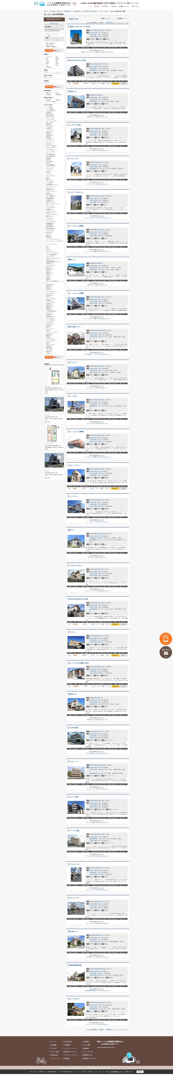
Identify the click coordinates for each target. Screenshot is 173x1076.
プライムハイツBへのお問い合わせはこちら (97, 889)
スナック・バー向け (52, 332)
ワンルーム (49, 56)
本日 (57, 92)
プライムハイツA (74, 898)
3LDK (57, 63)
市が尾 (100, 70)
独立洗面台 (50, 232)
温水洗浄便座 (50, 227)
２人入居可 (50, 126)
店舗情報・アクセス (124, 6)
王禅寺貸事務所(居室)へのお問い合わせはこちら (97, 990)
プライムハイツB (74, 864)
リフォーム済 (50, 119)
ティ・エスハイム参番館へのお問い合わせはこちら (97, 251)
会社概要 (53, 1045)
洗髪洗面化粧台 (51, 228)
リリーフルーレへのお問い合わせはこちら (97, 521)
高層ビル (49, 288)
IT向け (48, 297)
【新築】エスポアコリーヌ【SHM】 (80, 26)
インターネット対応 (52, 253)
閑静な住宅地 (50, 115)
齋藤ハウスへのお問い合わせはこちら (97, 285)
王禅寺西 (103, 330)
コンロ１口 (50, 218)
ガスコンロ (50, 205)
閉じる (140, 1071)
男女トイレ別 (50, 344)
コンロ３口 (50, 219)
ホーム (90, 6)
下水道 (48, 353)
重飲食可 (49, 304)
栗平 (98, 504)
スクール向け (50, 293)
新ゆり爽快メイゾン (75, 327)
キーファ (48, 415)
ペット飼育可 (50, 108)
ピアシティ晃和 (73, 797)
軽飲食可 (49, 307)
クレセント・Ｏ (73, 761)
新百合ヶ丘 (102, 236)
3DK (47, 63)
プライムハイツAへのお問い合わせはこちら (97, 923)
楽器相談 (49, 112)
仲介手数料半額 (51, 156)
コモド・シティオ (74, 465)
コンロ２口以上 (51, 207)
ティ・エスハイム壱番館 (76, 431)
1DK (47, 58)
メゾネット (50, 170)
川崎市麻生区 (97, 30)
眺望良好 (49, 133)
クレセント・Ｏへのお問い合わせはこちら (97, 788)
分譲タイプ (50, 131)
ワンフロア (50, 350)
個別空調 (49, 351)
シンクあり (50, 321)
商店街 (48, 327)
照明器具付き (50, 189)
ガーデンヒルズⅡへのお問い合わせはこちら (97, 1024)
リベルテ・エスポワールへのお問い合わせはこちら (97, 217)
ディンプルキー (51, 265)
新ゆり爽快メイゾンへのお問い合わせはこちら (97, 354)
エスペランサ (73, 362)
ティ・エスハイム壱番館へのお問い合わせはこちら (97, 457)
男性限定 (49, 137)
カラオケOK (50, 323)
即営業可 (49, 314)
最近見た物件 (122, 3)
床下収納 (49, 237)
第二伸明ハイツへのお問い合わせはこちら (97, 957)
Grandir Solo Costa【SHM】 (78, 60)
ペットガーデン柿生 (75, 125)
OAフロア (49, 290)
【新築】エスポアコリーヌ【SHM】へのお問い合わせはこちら (97, 52)
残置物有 (49, 158)
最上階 (48, 276)
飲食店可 (49, 286)
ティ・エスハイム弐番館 (76, 293)
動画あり (58, 100)
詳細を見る (115, 83)
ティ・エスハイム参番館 (76, 226)
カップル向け (50, 149)
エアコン (49, 234)
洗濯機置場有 (50, 198)
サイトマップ (55, 1058)
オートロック (50, 256)
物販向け (49, 335)
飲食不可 (49, 309)
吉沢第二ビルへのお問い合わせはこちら (97, 719)
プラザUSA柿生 (73, 727)
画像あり (48, 100)
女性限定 (49, 128)
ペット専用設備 (51, 110)
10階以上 (49, 272)
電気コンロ (50, 216)
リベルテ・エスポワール (76, 192)
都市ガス (49, 179)
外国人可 (49, 144)
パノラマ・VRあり (51, 101)
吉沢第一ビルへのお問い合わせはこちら (97, 116)
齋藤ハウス (72, 259)
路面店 (48, 330)
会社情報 (113, 6)
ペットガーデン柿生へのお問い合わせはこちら (97, 150)
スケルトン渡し (51, 302)
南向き (48, 277)
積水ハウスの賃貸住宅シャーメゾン (54, 282)
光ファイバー (50, 251)
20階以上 (49, 274)
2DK (57, 60)
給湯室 (48, 337)
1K (56, 56)
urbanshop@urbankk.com (105, 1047)
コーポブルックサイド (75, 565)
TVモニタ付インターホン (53, 258)
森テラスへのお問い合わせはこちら (97, 557)
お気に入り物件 (134, 3)
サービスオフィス (51, 291)
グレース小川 (73, 396)
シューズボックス (51, 244)
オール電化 (50, 182)
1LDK (57, 58)
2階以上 (49, 270)
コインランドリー (51, 191)
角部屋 (48, 279)
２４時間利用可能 (51, 311)
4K (47, 65)
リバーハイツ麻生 (74, 830)
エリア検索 (86, 1045)
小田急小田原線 (93, 32)
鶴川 (100, 36)
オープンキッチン (51, 341)
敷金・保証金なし (51, 43)
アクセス (53, 1048)
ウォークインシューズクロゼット (54, 241)
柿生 (100, 32)
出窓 (48, 177)
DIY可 (48, 163)
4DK (57, 65)
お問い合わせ (135, 6)
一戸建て (48, 35)
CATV (48, 249)
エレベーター (50, 186)
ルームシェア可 (51, 147)
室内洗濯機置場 (51, 165)
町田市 (94, 95)
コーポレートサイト (70, 1048)
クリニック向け (51, 298)
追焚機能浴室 (50, 223)
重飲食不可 (50, 305)
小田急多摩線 (92, 34)
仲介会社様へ (105, 6)
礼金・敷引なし (50, 45)
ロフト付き (50, 168)
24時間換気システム (52, 184)
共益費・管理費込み (51, 46)
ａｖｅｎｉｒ (49, 386)
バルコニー (50, 174)
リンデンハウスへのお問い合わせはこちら (97, 184)
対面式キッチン (51, 212)
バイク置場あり (51, 195)
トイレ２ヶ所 (50, 230)
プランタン (72, 632)
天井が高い (50, 138)
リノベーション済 (51, 121)
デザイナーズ (50, 117)
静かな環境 (50, 161)
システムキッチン (51, 211)
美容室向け (50, 334)
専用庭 (48, 172)
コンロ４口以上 (51, 339)
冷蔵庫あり (50, 209)
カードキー (50, 142)
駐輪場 (48, 193)
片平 (102, 64)
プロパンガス (50, 181)
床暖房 (48, 235)
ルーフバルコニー (51, 175)
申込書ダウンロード (70, 1052)
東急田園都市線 (93, 70)
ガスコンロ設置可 (51, 145)
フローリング (50, 167)
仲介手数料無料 (51, 154)
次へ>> (123, 22)
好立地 (48, 160)
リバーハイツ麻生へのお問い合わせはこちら (97, 856)
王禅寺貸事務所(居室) (75, 965)
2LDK (47, 62)
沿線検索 (86, 1041)
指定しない (49, 92)
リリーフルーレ (73, 496)
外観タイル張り (51, 202)
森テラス (71, 530)
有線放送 (49, 346)
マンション (56, 34)
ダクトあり (50, 312)
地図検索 (86, 1048)
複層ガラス (50, 263)
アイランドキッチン (52, 214)
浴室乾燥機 (50, 225)
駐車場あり (50, 269)
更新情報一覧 (87, 1055)
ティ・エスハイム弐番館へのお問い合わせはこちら (97, 318)
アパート (48, 34)
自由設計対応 (50, 284)
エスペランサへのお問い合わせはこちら (97, 388)
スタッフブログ (88, 1052)
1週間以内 (58, 94)
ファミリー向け (51, 151)
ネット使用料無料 (51, 254)
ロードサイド (50, 328)
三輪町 (98, 95)
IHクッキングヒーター (52, 204)
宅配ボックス (50, 260)
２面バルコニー (51, 188)
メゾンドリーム (49, 444)
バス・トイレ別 (51, 221)
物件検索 (96, 6)
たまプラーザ (102, 406)
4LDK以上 (48, 67)
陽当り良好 (50, 114)
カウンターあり (51, 318)
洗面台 (48, 343)
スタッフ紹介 (55, 1052)
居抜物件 (49, 300)
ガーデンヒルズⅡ (74, 999)
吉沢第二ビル (73, 694)
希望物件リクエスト (89, 1058)
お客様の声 (54, 1055)
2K (47, 60)
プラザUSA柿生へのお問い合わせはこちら (97, 753)
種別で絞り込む (54, 23)
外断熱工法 (50, 200)
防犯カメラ (50, 267)
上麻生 (103, 30)
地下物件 (49, 325)
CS (47, 246)
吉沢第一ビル (73, 91)
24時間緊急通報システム (53, 261)
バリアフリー (50, 130)
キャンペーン (50, 152)
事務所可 (49, 124)
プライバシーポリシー (71, 1055)
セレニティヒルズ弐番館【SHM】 (79, 663)
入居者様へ (67, 1045)
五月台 (99, 34)
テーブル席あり (51, 320)
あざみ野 (101, 773)
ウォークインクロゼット (53, 239)
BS (47, 247)
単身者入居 (50, 135)
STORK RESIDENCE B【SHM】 (79, 599)
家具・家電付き (51, 197)
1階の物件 (49, 348)
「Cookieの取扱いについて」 (116, 1071)
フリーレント (50, 140)
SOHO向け (50, 295)
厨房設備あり (50, 316)
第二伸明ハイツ (73, 931)
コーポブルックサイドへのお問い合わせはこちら (97, 591)
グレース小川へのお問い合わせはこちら (97, 423)
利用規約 (67, 1058)
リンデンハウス (73, 158)
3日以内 (48, 94)
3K (56, 62)
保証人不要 (50, 123)
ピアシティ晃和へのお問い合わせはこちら (97, 822)
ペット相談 (50, 107)
